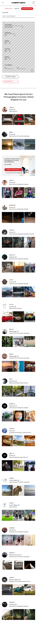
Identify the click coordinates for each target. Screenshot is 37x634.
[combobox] (18, 16)
